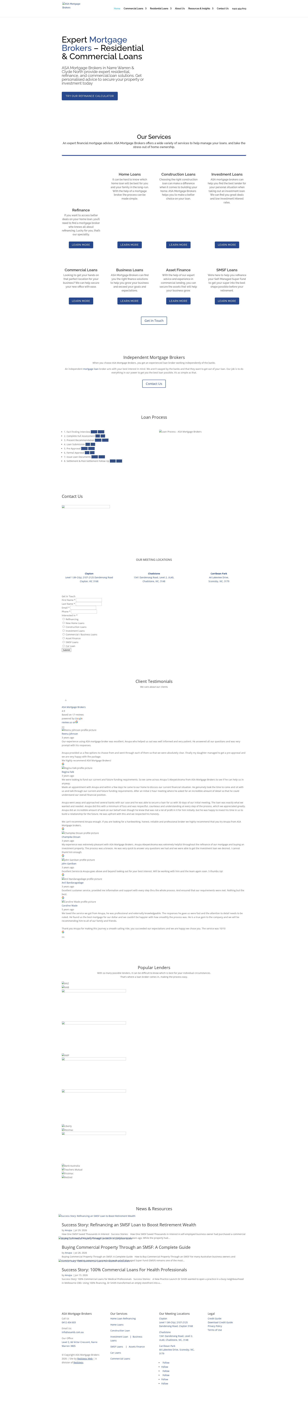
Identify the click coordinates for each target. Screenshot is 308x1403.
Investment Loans (227, 174)
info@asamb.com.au (73, 1332)
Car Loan (70, 646)
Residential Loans (159, 8)
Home (117, 8)
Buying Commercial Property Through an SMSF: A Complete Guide (126, 1247)
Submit (66, 650)
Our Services (118, 1314)
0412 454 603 (239, 8)
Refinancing (71, 619)
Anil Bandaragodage (73, 882)
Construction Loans (178, 174)
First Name (68, 600)
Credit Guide (214, 1318)
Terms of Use (215, 1329)
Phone (66, 611)
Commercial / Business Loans (81, 634)
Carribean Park (167, 1345)
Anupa (68, 1230)
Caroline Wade (69, 905)
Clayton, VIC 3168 (89, 581)
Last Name (68, 603)
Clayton (163, 1318)
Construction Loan (120, 1330)
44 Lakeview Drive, (219, 577)
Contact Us (223, 8)
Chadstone (165, 1332)
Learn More (81, 244)
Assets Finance (137, 1346)
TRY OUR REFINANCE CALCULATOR (90, 96)
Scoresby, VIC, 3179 (219, 581)
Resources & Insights (199, 8)
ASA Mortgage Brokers (74, 707)
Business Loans (129, 270)
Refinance (81, 210)
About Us (180, 8)
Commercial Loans (133, 8)
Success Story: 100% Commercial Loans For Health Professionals (124, 1270)
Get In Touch (154, 320)
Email (66, 607)
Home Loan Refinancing (123, 1318)
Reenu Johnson (70, 733)
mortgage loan (91, 368)
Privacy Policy (215, 1326)
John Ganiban (69, 863)
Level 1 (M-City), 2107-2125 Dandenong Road (89, 577)
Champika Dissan (71, 836)
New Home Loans (74, 623)
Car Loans (116, 1352)
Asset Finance (178, 270)
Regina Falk (68, 771)
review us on (68, 722)
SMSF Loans (226, 270)
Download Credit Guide (220, 1322)
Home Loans (130, 174)
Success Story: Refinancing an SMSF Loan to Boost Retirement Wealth (129, 1225)
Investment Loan (121, 1336)
